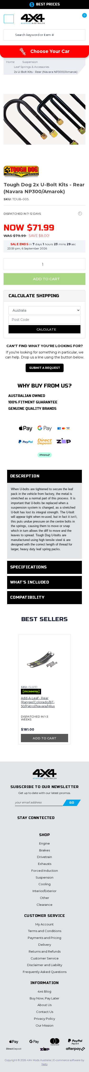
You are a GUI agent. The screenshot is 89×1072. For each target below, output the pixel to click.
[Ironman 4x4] (31, 691)
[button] (66, 19)
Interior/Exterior (44, 891)
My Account (44, 924)
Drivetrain (44, 857)
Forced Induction (44, 870)
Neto (44, 1064)
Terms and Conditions (44, 931)
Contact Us (44, 1012)
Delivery (44, 944)
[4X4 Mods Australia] (33, 19)
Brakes (44, 850)
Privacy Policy (44, 1018)
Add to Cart (46, 279)
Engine (44, 843)
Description (24, 476)
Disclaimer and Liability (44, 965)
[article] (44, 692)
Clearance (44, 904)
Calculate (46, 329)
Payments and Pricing (44, 938)
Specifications (28, 567)
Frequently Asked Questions (44, 972)
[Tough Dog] (21, 171)
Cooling (44, 884)
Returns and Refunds (45, 951)
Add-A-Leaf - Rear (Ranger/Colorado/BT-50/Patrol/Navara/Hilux (38, 702)
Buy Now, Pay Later (44, 998)
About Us (44, 1005)
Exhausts (44, 864)
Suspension (44, 877)
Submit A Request (44, 368)
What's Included (29, 582)
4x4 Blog (44, 991)
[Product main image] (44, 119)
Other (44, 898)
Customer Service (45, 958)
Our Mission (44, 1025)
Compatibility (27, 597)
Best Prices (48, 4)
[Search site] (8, 35)
